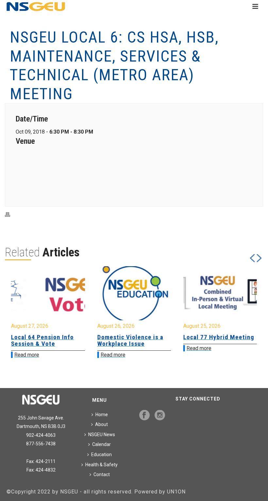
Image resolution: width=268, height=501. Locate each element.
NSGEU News (101, 434)
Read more (18, 355)
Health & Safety (101, 464)
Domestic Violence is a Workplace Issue (122, 340)
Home (101, 414)
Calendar (101, 444)
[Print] (11, 214)
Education (101, 454)
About (101, 424)
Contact (101, 474)
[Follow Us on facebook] (144, 415)
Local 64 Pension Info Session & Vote (34, 340)
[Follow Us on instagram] (160, 415)
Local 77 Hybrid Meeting (210, 337)
